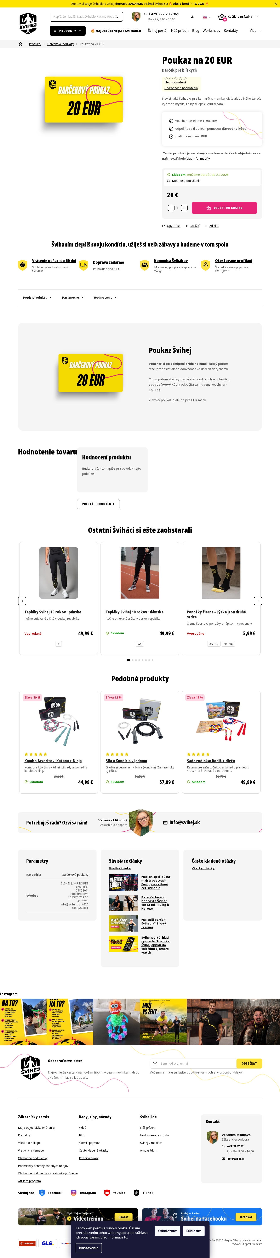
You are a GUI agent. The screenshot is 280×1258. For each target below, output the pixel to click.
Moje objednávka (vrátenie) (36, 1128)
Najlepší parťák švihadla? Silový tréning (153, 923)
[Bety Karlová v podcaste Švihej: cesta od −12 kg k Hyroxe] (123, 903)
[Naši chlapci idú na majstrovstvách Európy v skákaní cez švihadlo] (123, 882)
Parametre (70, 297)
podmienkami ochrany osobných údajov (215, 1072)
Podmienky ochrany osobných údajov (43, 1166)
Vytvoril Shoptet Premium (247, 1244)
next (258, 601)
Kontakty (24, 1135)
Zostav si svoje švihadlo (87, 4)
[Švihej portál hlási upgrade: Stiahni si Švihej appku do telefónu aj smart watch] (123, 945)
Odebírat (249, 1063)
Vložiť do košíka (228, 207)
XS (140, 643)
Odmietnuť (167, 1231)
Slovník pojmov (89, 1143)
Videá (82, 1128)
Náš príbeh (147, 1128)
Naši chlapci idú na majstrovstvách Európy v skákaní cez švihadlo (155, 882)
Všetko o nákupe (29, 1143)
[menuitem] (68, 31)
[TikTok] (143, 1193)
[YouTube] (114, 1193)
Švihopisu (161, 4)
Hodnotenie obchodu (154, 1135)
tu (125, 1237)
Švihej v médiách (151, 1143)
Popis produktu (35, 297)
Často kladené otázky (93, 1150)
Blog (82, 1135)
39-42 (214, 643)
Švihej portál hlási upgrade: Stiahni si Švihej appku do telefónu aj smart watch (155, 945)
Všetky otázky (203, 868)
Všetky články (120, 868)
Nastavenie (88, 1248)
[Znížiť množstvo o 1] (171, 208)
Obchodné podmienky (32, 1158)
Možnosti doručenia (186, 181)
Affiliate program (29, 1181)
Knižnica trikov (88, 1158)
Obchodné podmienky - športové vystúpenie (48, 1173)
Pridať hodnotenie (98, 504)
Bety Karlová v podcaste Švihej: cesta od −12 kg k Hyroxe (155, 903)
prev (22, 601)
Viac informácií (197, 158)
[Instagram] (83, 1193)
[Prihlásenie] (193, 16)
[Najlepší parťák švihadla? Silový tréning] (123, 923)
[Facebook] (51, 1193)
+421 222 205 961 (163, 16)
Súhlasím (193, 1231)
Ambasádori (148, 1150)
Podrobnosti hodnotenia (181, 88)
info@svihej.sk (185, 822)
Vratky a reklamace (31, 1150)
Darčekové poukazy (75, 875)
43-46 (228, 643)
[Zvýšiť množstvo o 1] (184, 208)
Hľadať (117, 17)
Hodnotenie (103, 297)
